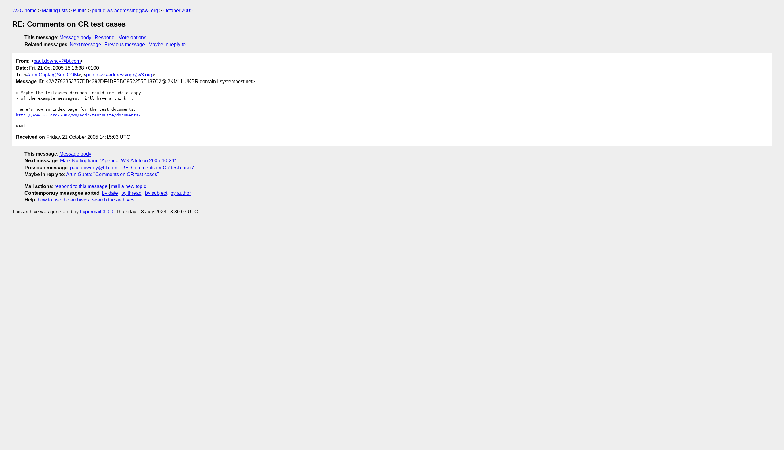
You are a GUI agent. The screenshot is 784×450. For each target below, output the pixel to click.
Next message (85, 44)
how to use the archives (63, 199)
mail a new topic (128, 186)
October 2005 (178, 10)
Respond (105, 37)
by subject (156, 193)
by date (110, 193)
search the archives (113, 199)
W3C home (24, 10)
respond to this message (81, 186)
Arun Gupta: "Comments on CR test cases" (112, 174)
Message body (75, 37)
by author (181, 193)
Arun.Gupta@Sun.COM (52, 74)
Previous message (124, 44)
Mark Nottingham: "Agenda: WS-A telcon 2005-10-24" (118, 160)
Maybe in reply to (167, 44)
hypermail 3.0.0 (96, 211)
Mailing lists (55, 10)
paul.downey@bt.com (57, 61)
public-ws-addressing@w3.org (125, 10)
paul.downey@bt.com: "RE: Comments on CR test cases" (132, 167)
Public (80, 10)
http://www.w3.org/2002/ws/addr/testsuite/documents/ (78, 115)
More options (132, 37)
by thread (131, 193)
